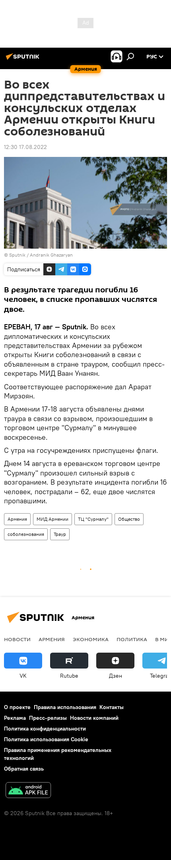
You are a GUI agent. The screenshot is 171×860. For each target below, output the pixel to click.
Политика (132, 639)
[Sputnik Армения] (24, 59)
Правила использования (65, 707)
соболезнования (26, 534)
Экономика (91, 639)
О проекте (17, 707)
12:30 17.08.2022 (25, 147)
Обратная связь (24, 768)
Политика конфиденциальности (45, 728)
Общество (129, 519)
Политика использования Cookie (46, 739)
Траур (60, 534)
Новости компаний (94, 717)
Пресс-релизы (48, 717)
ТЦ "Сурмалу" (93, 519)
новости (17, 639)
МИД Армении (52, 519)
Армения (17, 519)
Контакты (111, 707)
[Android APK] (28, 791)
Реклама (15, 717)
